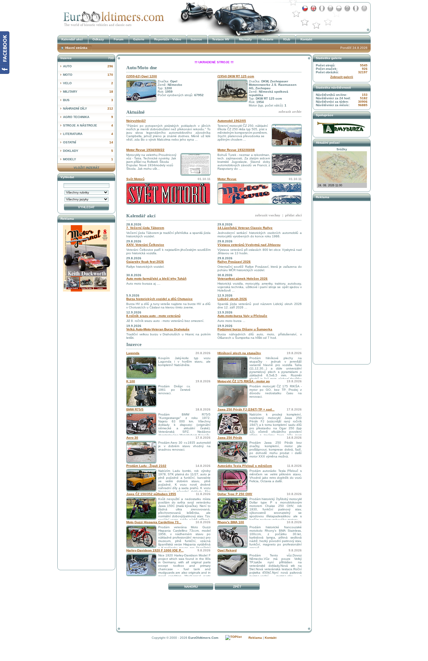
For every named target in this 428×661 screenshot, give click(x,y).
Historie (268, 39)
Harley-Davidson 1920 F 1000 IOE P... (155, 550)
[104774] (141, 547)
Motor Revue (227, 179)
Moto (88, 74)
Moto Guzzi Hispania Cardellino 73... (153, 522)
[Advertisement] (214, 606)
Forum (118, 39)
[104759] (141, 575)
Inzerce (134, 344)
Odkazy (98, 39)
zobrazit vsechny (267, 215)
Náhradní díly (88, 108)
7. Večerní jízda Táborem (145, 228)
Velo (88, 83)
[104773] (232, 547)
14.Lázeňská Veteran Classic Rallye (245, 228)
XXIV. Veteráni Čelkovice (145, 244)
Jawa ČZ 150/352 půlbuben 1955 (151, 494)
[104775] (232, 518)
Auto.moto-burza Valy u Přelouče (242, 316)
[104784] (141, 406)
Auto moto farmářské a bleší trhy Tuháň (156, 278)
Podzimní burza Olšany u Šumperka (244, 329)
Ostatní (88, 142)
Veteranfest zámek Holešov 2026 (242, 278)
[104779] (141, 462)
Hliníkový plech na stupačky (239, 353)
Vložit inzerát (86, 167)
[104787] (141, 378)
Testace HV (220, 39)
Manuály (245, 39)
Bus (88, 100)
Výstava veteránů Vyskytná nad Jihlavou (248, 244)
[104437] (232, 490)
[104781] (232, 434)
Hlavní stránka (76, 47)
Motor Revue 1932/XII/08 (236, 150)
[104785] (232, 406)
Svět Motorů (135, 179)
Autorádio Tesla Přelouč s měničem (244, 465)
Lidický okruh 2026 (232, 299)
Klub (286, 39)
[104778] (141, 490)
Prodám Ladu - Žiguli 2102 (146, 465)
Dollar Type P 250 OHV (234, 494)
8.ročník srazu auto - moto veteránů (153, 316)
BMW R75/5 (135, 409)
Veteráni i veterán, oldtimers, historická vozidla (112, 17)
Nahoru (191, 586)
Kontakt (306, 39)
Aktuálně (135, 112)
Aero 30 (132, 437)
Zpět (237, 586)
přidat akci (293, 215)
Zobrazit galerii (341, 77)
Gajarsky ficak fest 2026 (145, 261)
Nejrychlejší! (136, 120)
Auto (88, 66)
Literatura (88, 134)
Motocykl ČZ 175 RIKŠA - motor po (243, 381)
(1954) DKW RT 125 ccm (235, 76)
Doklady (88, 150)
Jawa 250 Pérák (229, 437)
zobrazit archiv (290, 111)
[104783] (141, 434)
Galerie (138, 39)
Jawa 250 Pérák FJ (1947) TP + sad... (245, 409)
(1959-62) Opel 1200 (141, 76)
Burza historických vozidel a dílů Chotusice (159, 299)
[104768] (232, 575)
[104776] (141, 518)
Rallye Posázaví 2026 (234, 261)
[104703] (232, 462)
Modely (88, 159)
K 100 (130, 381)
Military (88, 91)
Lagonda (132, 353)
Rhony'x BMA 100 (230, 522)
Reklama (255, 637)
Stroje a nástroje (88, 125)
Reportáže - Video (167, 39)
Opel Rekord (227, 550)
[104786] (232, 378)
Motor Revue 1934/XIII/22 (145, 150)
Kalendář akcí (140, 215)
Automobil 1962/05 (231, 120)
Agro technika (88, 117)
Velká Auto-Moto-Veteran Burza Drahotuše (158, 329)
